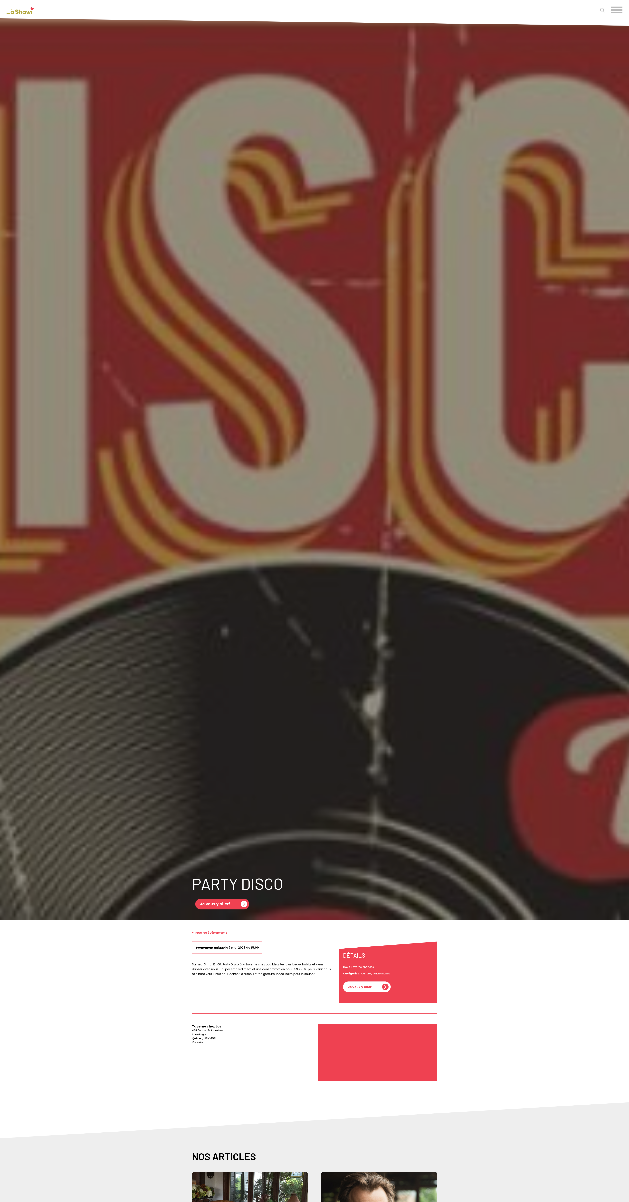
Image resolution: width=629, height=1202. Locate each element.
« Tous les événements (209, 933)
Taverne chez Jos (362, 967)
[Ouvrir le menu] (616, 10)
